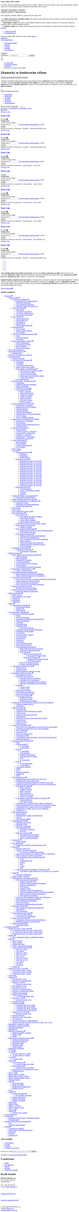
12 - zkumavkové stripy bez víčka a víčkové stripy (27, 932)
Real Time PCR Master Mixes (37, 655)
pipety (10, 1081)
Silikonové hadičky (14, 1080)
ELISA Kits (12, 1132)
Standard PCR (20, 324)
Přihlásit (34, 1151)
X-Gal (22, 859)
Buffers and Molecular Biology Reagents (24, 499)
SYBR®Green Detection (24, 388)
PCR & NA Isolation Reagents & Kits (24, 334)
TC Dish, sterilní (17, 1059)
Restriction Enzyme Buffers (28, 701)
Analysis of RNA (21, 732)
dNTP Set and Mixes (22, 828)
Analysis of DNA (21, 722)
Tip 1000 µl (19, 965)
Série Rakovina (21, 610)
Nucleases (23, 492)
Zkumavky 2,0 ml (18, 982)
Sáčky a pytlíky (13, 1073)
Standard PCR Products (31, 657)
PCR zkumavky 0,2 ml (19, 979)
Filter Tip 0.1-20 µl (22, 958)
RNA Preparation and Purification (26, 901)
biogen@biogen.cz (11, 1187)
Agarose (18, 817)
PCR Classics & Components (21, 360)
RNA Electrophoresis (19, 812)
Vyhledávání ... (5, 55)
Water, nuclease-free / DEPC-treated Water (29, 855)
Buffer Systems (17, 595)
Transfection (16, 602)
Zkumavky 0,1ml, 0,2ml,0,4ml (21, 1017)
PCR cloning (20, 642)
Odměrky (11, 1111)
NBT (21, 864)
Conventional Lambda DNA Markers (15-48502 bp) (32, 798)
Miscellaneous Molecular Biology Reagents (29, 904)
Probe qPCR (20, 310)
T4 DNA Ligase (25, 687)
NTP (17, 770)
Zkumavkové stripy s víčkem (17, 968)
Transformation (20, 716)
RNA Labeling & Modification (25, 529)
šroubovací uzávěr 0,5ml (23, 1014)
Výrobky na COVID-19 (12, 1148)
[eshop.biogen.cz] (7, 40)
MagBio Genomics (14, 553)
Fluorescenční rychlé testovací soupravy (20, 1130)
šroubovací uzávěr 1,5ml (23, 1000)
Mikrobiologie (12, 1029)
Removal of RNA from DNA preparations (33, 883)
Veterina (7, 1127)
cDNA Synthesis (21, 416)
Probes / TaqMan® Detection (25, 417)
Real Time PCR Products (32, 654)
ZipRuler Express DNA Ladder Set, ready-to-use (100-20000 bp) (36, 784)
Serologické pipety (18, 1083)
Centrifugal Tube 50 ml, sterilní (25, 1007)
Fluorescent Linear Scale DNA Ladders (32, 376)
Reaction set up (21, 723)
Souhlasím (22, 10)
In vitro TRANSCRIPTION (21, 725)
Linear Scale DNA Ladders (28, 374)
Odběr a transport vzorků (16, 1107)
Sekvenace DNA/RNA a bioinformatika (17, 1121)
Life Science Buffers (22, 925)
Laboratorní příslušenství (23, 874)
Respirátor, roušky (17, 1045)
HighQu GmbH (13, 297)
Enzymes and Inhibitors (23, 695)
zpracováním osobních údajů (18, 1155)
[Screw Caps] (5, 112)
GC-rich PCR (20, 633)
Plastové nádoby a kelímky (16, 1074)
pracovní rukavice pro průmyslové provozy (25, 1069)
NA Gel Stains (20, 329)
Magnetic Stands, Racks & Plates (26, 588)
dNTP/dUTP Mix (21, 824)
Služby (7, 1163)
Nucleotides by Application (28, 551)
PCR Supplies (24, 652)
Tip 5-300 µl (20, 951)
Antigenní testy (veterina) (16, 1128)
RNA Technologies (18, 513)
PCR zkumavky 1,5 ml (19, 986)
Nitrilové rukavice (18, 1066)
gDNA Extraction (21, 558)
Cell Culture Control (26, 801)
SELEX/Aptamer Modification (29, 537)
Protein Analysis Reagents (20, 918)
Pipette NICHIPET (18, 1085)
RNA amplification (22, 730)
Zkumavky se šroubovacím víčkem (23, 991)
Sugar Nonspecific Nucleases (25, 694)
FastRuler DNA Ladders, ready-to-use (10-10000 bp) (32, 808)
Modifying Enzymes (22, 487)
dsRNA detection (25, 541)
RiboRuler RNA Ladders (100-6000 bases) (29, 815)
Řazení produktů (6, 106)
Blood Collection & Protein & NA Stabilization (30, 576)
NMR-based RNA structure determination (32, 536)
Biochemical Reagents (19, 906)
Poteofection (16, 598)
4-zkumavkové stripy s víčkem (21, 970)
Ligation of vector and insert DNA (26, 715)
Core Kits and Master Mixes (24, 365)
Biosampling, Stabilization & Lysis (23, 569)
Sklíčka (14, 1036)
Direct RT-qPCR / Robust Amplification (28, 414)
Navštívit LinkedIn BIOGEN (10, 1200)
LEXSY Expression (18, 358)
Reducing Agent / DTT (23, 848)
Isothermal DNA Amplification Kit (26, 301)
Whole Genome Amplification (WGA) (28, 424)
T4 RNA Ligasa (25, 689)
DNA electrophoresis (19, 777)
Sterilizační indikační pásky (20, 1040)
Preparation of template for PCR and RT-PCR (30, 619)
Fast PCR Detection (22, 337)
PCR (21, 758)
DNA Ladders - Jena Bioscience (26, 369)
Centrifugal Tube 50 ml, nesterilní (26, 1008)
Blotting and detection (23, 739)
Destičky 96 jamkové (19, 1093)
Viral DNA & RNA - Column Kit (26, 431)
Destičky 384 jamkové (19, 1097)
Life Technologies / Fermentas (17, 612)
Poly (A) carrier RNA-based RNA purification (34, 539)
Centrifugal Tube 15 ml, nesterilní (26, 1010)
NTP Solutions (20, 447)
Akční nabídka (9, 1143)
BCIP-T (22, 862)
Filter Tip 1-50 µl (21, 954)
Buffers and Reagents (22, 621)
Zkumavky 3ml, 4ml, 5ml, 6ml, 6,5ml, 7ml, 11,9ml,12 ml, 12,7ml (32, 1022)
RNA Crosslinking (25, 546)
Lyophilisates (20, 383)
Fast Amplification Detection (25, 304)
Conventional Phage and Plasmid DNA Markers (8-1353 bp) (34, 782)
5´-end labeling (24, 746)
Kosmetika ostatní (13, 1120)
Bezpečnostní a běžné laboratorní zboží (20, 1038)
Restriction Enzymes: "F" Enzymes (31, 478)
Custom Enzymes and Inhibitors (26, 916)
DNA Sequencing (21, 911)
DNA (18, 749)
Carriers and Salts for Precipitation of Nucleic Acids (32, 869)
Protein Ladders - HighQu (24, 330)
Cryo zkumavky (17, 1019)
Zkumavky (12, 977)
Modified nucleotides (22, 772)
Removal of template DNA (24, 734)
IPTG (22, 868)
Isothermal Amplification (20, 299)
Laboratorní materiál (11, 927)
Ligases (18, 685)
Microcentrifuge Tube (19, 994)
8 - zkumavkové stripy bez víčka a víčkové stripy (27, 930)
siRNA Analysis (21, 814)
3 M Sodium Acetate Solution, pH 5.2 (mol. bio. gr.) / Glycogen (39, 871)
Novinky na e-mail (7, 1151)
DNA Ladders (20, 332)
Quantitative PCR (21, 624)
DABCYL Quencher (26, 395)
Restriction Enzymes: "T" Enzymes (31, 473)
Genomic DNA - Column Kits (25, 437)
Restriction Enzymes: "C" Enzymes (31, 463)
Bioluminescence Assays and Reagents (28, 921)
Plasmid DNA (20, 909)
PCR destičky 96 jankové (24, 1095)
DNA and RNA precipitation (29, 895)
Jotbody (11, 603)
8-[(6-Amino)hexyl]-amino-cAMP (22, 511)
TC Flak (11, 1052)
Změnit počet (5, 124)
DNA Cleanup (16, 449)
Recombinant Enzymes (23, 452)
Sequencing (19, 640)
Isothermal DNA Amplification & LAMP (25, 419)
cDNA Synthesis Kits (22, 343)
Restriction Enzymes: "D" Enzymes (31, 464)
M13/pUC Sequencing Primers (29, 836)
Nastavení (4, 10)
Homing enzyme (21, 668)
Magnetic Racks (21, 430)
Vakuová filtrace (17, 1047)
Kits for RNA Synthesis (27, 518)
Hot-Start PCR (20, 322)
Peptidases (23, 454)
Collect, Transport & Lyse (24, 570)
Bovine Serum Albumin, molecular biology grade (31, 845)
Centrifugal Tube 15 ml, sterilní (25, 1005)
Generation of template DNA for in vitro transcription (32, 728)
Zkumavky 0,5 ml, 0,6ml (20, 1012)
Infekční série (20, 609)
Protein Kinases (25, 457)
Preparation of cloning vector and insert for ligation (31, 718)
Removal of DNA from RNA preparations (33, 894)
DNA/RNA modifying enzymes (22, 673)
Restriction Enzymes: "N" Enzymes (31, 476)
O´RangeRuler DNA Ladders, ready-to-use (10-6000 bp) (33, 807)
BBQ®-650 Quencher (27, 393)
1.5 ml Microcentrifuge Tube (25, 996)
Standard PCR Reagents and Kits (38, 659)
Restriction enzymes (26, 699)
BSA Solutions (17, 843)
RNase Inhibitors (21, 346)
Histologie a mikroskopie (16, 1031)
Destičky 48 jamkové (18, 1099)
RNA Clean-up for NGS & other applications (30, 584)
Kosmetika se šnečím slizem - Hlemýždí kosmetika (23, 1118)
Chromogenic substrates (23, 767)
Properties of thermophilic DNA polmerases (33, 683)
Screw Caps (5, 116)
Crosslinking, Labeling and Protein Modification (31, 920)
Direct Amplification (22, 386)
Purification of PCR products (25, 631)
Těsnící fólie (12, 975)
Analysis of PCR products (24, 643)
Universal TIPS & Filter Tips (21, 947)
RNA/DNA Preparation (19, 428)
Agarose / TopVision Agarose (25, 850)
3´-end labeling (24, 748)
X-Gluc (22, 866)
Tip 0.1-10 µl (20, 956)
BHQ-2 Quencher (25, 402)
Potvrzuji (3, 28)
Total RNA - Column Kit (23, 435)
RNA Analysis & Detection (24, 534)
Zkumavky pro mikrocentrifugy (22, 989)
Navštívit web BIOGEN (8, 1194)
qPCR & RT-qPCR (18, 308)
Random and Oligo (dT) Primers (26, 407)
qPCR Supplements (22, 410)
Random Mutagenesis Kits (24, 506)
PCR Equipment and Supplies (25, 647)
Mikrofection (16, 600)
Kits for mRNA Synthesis (28, 520)
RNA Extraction (21, 565)
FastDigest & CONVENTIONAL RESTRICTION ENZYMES (32, 702)
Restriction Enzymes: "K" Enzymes (31, 475)
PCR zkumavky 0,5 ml (19, 987)
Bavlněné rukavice (18, 1071)
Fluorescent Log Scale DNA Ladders (31, 370)
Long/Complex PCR (22, 318)
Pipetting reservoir (17, 1088)
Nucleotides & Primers (19, 821)
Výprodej (7, 1146)
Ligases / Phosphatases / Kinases (30, 490)
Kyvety (10, 1090)
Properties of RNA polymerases (29, 680)
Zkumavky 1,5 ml (18, 998)
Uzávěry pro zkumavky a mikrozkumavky (25, 1020)
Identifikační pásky (18, 1043)
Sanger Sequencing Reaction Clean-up (28, 581)
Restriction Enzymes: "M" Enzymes (31, 482)
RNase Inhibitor (21, 443)
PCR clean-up (24, 887)
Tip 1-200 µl (20, 961)
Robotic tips (16, 967)
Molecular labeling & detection (22, 741)
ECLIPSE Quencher (26, 400)
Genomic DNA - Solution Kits (25, 433)
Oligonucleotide (21, 744)
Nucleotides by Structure (24, 549)
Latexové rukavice (18, 1062)
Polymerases (20, 362)
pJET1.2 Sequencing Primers (29, 838)
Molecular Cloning (18, 708)
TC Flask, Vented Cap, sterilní (21, 1054)
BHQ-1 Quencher (25, 391)
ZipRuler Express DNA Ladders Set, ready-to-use (31, 779)
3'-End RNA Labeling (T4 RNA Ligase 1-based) (31, 523)
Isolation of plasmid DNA (28, 885)
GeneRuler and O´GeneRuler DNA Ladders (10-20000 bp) (34, 803)
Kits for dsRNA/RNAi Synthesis (30, 522)
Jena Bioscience (13, 357)
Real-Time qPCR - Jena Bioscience (23, 381)
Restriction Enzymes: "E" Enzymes (31, 461)
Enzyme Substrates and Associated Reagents (30, 857)
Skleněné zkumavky (18, 1015)
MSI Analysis (16, 508)
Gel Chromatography (22, 379)
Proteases (23, 494)
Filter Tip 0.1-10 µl (22, 960)
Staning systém (16, 1034)
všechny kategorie (6, 288)
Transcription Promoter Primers (29, 835)
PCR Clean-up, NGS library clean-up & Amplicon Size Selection (36, 579)
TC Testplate (12, 1050)
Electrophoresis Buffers (23, 786)
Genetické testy (13, 1135)
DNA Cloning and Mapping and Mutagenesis (30, 908)
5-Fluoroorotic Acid (26, 861)
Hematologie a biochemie (16, 1048)
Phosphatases (24, 456)
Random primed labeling (27, 755)
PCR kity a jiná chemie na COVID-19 (20, 355)
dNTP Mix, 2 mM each (23, 826)
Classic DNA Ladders (26, 377)
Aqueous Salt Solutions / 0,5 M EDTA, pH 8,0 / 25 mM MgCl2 (35, 854)
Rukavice (11, 1060)
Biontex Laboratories (15, 593)
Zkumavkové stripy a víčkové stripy (19, 928)
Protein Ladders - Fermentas (20, 876)
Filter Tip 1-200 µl (21, 953)
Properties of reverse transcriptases (30, 678)
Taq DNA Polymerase (27, 628)
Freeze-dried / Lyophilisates (24, 405)
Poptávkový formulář (11, 1170)
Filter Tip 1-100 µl (21, 949)
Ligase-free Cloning (22, 503)
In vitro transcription (26, 763)
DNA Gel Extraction (22, 902)
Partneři (7, 1166)
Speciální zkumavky (18, 1001)
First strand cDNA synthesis (24, 635)
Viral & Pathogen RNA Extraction (26, 563)
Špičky (10, 939)
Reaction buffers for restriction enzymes (28, 671)
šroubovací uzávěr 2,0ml (23, 984)
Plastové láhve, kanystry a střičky (18, 1076)
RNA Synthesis (21, 515)
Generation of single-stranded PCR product (29, 629)
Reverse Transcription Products (29, 664)
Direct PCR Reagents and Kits (29, 662)
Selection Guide (21, 709)
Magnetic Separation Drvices (21, 586)
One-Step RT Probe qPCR (24, 315)
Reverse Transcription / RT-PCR (22, 403)
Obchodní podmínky (11, 43)
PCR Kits (11, 1133)
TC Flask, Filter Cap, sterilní (21, 1055)
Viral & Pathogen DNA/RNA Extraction (28, 567)
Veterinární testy (17, 353)
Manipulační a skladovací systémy (18, 1024)
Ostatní (14, 873)
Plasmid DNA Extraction (23, 560)
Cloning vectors (21, 713)
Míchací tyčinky (13, 1104)
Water (18, 336)
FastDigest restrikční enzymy (25, 704)
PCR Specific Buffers (34, 661)
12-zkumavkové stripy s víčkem (22, 972)
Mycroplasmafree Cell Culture (21, 596)
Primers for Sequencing (23, 833)
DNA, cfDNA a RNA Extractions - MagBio (26, 555)
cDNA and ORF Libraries (24, 914)
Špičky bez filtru (17, 941)
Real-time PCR (20, 638)
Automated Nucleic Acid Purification (23, 589)
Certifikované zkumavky (19, 993)
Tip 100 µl (19, 963)
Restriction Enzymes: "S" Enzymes (31, 470)
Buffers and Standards (19, 923)
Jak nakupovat (9, 50)
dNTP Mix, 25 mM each (27, 829)
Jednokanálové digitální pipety (21, 1087)
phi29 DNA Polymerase (23, 303)
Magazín (7, 45)
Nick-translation (25, 753)
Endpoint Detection (22, 409)
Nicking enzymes (21, 669)
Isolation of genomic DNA (28, 881)
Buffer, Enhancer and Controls (25, 367)
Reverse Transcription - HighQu (22, 341)
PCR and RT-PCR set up (23, 645)
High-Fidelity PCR (22, 320)
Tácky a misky (12, 1109)
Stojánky (11, 935)
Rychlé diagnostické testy (16, 351)
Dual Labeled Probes (22, 390)
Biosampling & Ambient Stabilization (23, 572)
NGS (10, 1123)
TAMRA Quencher (26, 397)
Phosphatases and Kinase (24, 675)
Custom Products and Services (21, 913)
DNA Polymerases (25, 489)
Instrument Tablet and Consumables (27, 591)
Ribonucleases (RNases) (23, 690)
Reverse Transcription (22, 617)
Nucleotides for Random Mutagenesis (27, 504)
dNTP (18, 775)
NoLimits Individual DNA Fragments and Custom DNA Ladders (36, 805)
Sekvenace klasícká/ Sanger (16, 1125)
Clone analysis (20, 720)
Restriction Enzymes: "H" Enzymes (31, 483)
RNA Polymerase (21, 442)
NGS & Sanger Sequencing (21, 577)
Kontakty (7, 48)
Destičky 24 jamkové (18, 1100)
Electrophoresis (17, 327)
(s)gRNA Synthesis (26, 527)
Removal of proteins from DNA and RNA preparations (36, 892)
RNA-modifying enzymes (28, 532)
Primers (18, 616)
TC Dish (11, 1057)
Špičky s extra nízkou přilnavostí (22, 946)
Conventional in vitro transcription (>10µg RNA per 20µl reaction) (36, 737)
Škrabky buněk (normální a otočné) (19, 1078)
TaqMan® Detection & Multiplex (26, 384)
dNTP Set (23, 831)
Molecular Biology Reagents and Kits (24, 878)
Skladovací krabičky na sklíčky (21, 1033)
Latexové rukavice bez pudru (25, 1064)
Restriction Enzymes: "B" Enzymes (31, 466)
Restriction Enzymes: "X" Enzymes (31, 480)
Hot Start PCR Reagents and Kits (30, 650)
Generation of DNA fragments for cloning (29, 711)
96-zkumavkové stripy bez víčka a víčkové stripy (27, 934)
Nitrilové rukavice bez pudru (25, 1067)
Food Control (16, 510)
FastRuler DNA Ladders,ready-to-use (27, 781)
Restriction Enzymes (22, 459)
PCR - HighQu (17, 317)
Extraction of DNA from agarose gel (31, 890)
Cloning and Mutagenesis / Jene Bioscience (25, 501)
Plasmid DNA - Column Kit (24, 438)
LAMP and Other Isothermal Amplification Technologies (33, 897)
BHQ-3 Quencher (25, 398)
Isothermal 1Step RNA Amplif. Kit (26, 306)
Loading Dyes (20, 810)
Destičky (11, 1092)
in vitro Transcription (18, 440)
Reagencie (8, 296)
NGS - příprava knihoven (16, 350)
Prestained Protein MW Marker (25, 497)
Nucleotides (19, 339)
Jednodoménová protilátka (20, 605)
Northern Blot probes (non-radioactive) (32, 543)
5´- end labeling (25, 760)
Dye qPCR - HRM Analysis (24, 313)
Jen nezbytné (13, 10)
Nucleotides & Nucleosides (20, 548)
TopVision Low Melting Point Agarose (32, 852)
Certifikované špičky (18, 944)
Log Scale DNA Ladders (27, 372)
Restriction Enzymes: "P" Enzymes (31, 485)
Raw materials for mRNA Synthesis (31, 516)
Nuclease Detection (26, 800)
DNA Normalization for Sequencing (27, 583)
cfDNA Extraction (21, 556)
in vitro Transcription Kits (24, 445)
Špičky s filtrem (17, 942)
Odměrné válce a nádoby (20, 1113)
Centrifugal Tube (17, 1003)
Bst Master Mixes (21, 426)
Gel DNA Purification (23, 562)
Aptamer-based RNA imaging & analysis (32, 544)
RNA (18, 762)
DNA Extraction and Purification (26, 880)
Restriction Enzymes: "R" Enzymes (31, 471)
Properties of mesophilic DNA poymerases (33, 682)
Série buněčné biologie (23, 607)
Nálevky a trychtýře (14, 1106)
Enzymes (15, 450)
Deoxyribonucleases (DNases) (25, 692)
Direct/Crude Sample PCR (24, 325)
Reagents (15, 847)
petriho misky (12, 1102)
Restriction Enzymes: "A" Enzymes (31, 468)
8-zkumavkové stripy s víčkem (21, 974)
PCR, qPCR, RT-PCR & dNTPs (22, 614)
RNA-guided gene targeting (25, 525)
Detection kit (20, 774)
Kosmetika (8, 1116)
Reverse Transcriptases (23, 348)
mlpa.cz (34, 36)
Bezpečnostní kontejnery (19, 1041)
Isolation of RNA (25, 888)
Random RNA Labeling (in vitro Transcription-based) (36, 530)
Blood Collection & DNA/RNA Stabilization (30, 574)
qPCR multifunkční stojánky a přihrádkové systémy (28, 937)
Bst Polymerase (21, 423)
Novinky (7, 46)
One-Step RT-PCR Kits (23, 344)
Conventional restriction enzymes (22, 666)
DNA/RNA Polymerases (24, 676)
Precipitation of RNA (22, 735)
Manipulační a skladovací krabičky (19, 1026)
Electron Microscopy (11, 1114)
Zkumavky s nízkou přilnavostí (21, 981)
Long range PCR (21, 636)
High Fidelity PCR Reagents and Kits (31, 649)
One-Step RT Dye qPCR (23, 311)
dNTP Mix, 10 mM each (23, 822)
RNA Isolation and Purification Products (28, 899)
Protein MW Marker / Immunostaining (24, 496)
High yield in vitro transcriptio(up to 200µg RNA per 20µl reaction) (36, 727)
